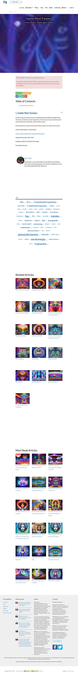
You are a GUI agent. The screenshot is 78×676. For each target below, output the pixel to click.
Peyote (48, 230)
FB (17, 96)
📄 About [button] (71, 8)
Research (20, 239)
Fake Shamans (20, 216)
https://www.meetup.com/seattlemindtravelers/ (30, 133)
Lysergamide (54, 220)
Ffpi (34, 216)
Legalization (29, 220)
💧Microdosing (57, 8)
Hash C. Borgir (28, 158)
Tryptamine (42, 243)
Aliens (20, 209)
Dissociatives (30, 212)
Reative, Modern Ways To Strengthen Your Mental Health (25, 611)
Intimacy (20, 220)
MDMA (5, 608)
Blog (36, 209)
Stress (31, 243)
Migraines (47, 224)
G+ (23, 96)
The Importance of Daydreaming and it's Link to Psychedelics (25, 618)
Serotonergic (39, 239)
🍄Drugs (36, 8)
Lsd (44, 220)
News (56, 227)
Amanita (25, 209)
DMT (4, 604)
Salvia (27, 239)
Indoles (56, 216)
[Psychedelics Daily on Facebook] (55, 647)
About (52, 206)
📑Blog (41, 8)
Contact (49, 209)
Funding (39, 216)
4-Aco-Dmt (22, 206)
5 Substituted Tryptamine (38, 206)
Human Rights (46, 216)
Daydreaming (56, 209)
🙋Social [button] (64, 8)
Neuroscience (49, 227)
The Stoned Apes (19, 671)
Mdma (19, 224)
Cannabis (5, 602)
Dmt (39, 212)
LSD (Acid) (5, 606)
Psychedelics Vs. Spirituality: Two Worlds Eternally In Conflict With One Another (25, 633)
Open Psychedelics (34, 230)
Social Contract (54, 239)
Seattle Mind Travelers (26, 105)
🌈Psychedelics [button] (29, 8)
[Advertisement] (39, 184)
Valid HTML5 (35, 671)
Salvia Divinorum (7, 612)
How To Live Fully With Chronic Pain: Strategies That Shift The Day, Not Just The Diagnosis (24, 625)
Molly (59, 224)
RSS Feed (41, 671)
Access (58, 205)
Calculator (42, 209)
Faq (28, 216)
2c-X (30, 202)
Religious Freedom (55, 234)
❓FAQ (46, 8)
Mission (54, 224)
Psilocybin (46, 234)
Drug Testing (54, 212)
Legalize (38, 220)
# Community (27, 93)
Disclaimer (22, 212)
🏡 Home (22, 8)
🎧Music (51, 8)
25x (22, 202)
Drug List (45, 212)
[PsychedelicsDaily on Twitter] (60, 647)
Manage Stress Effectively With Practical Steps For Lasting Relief (25, 604)
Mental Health (27, 224)
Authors (31, 209)
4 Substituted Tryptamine (46, 202)
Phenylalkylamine (29, 234)
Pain (43, 230)
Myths (42, 227)
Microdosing (39, 224)
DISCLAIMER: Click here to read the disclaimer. (30, 77)
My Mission (36, 227)
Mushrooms (26, 227)
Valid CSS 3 (27, 671)
